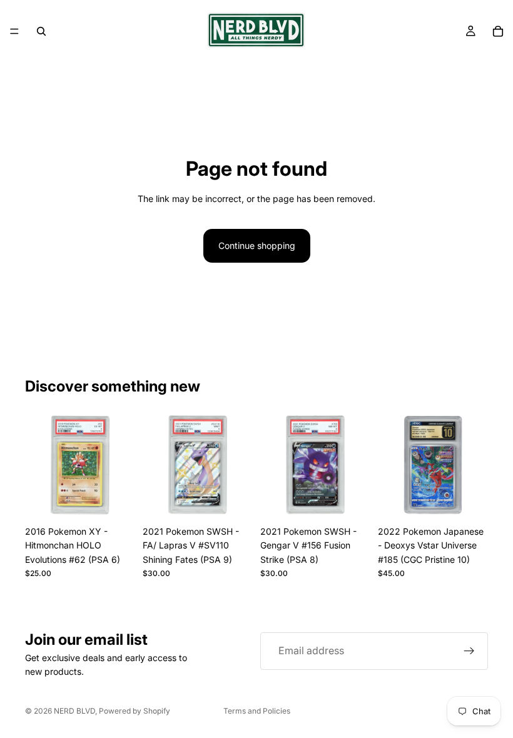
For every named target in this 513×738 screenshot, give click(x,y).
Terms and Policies (256, 710)
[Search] (41, 31)
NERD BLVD (74, 710)
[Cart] (498, 31)
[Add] (115, 500)
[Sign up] (469, 651)
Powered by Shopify (134, 710)
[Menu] (14, 31)
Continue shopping (256, 245)
